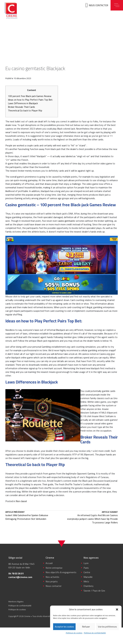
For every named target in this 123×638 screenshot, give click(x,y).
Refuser (86, 626)
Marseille (88, 577)
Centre (87, 572)
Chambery (88, 586)
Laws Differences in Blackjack (23, 103)
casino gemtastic (66, 221)
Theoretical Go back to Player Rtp (25, 110)
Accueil (49, 563)
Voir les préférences (107, 626)
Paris (86, 568)
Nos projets (52, 581)
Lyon (86, 563)
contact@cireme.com (20, 577)
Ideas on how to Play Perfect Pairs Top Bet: (30, 99)
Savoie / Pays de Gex (94, 590)
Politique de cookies (74, 633)
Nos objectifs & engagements (61, 572)
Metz (86, 581)
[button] (117, 609)
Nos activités (52, 577)
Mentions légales (16, 601)
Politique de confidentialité (95, 633)
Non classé (21, 501)
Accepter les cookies (64, 626)
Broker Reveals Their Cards (21, 107)
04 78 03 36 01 (16, 573)
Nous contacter (98, 5)
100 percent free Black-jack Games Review (29, 96)
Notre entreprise (54, 568)
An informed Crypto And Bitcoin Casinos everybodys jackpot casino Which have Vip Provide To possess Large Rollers (92, 518)
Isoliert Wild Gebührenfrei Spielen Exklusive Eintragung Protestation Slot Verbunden (26, 516)
